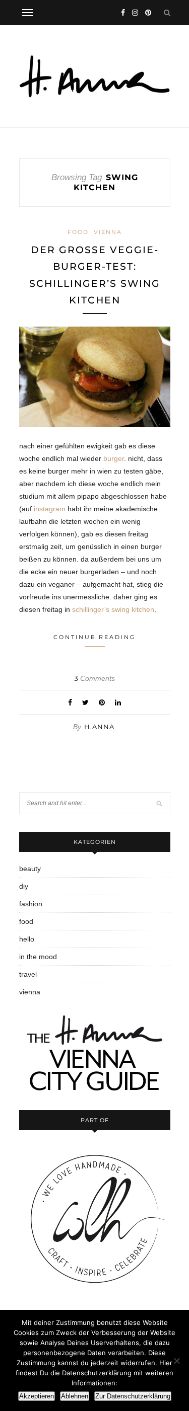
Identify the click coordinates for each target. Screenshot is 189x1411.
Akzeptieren (36, 1396)
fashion (30, 904)
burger (113, 458)
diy (23, 886)
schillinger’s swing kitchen (113, 609)
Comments (94, 678)
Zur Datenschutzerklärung (132, 1396)
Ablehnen (74, 1396)
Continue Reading (94, 637)
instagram (50, 509)
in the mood (38, 957)
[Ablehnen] (176, 1361)
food (78, 232)
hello (26, 939)
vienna (108, 232)
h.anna (99, 727)
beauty (30, 869)
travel (28, 974)
